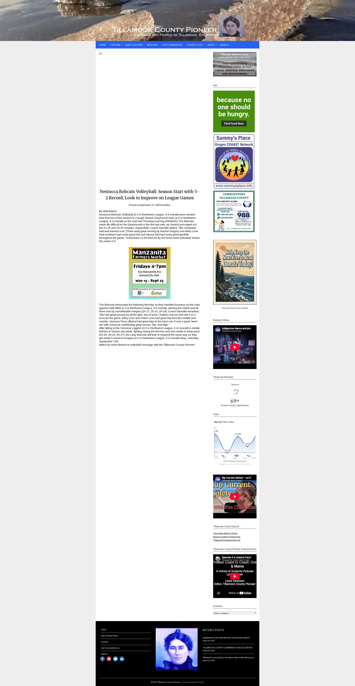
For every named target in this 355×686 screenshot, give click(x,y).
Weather (152, 45)
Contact (104, 642)
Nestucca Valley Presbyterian (226, 536)
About (211, 45)
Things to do (195, 45)
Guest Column (133, 45)
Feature (115, 45)
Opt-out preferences (110, 648)
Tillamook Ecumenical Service (226, 540)
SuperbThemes (197, 682)
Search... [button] (225, 45)
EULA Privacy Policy (109, 635)
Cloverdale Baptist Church (225, 533)
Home (102, 45)
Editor (167, 204)
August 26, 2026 (209, 641)
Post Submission (172, 45)
